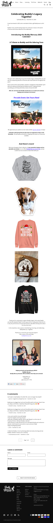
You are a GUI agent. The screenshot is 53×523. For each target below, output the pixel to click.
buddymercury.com (26, 335)
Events (18, 505)
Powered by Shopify (17, 520)
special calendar (37, 129)
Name (9, 452)
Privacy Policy (28, 496)
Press (18, 499)
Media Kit (19, 503)
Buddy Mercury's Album (19, 508)
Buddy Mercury (10, 520)
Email (28, 452)
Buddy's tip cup (26, 372)
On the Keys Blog (18, 496)
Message (10, 458)
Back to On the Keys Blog (27, 477)
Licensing (19, 501)
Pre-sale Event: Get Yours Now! (26, 97)
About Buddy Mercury (19, 491)
